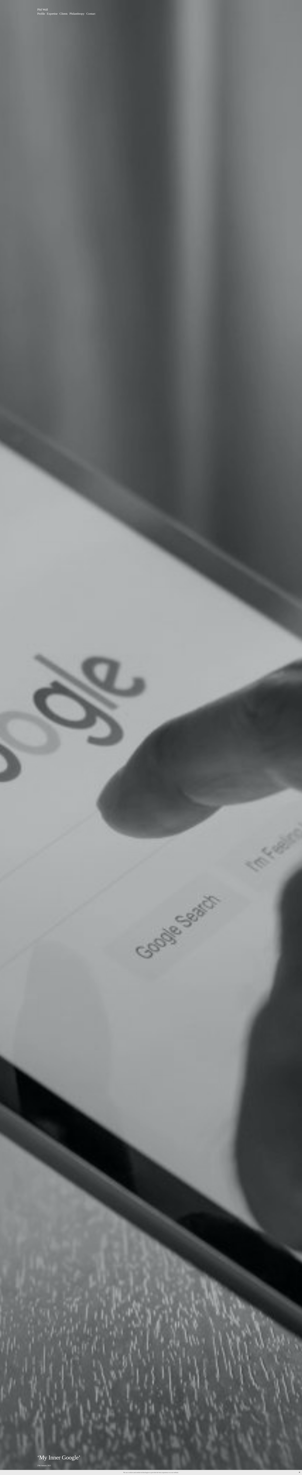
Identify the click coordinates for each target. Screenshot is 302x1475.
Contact (90, 13)
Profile (41, 13)
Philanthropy (76, 13)
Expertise (52, 13)
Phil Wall (42, 9)
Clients (63, 13)
